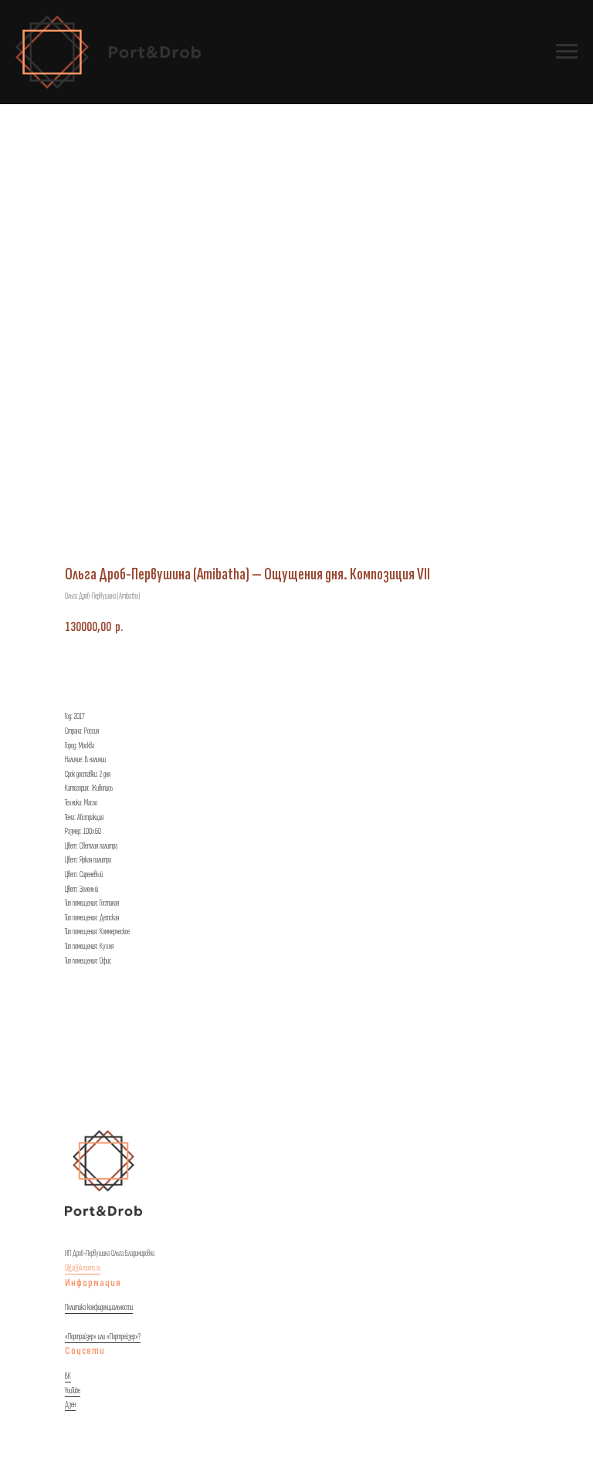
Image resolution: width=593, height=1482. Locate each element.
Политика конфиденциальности (99, 1307)
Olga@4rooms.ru (82, 1268)
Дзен (70, 1404)
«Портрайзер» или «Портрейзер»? (103, 1336)
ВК (68, 1376)
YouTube (72, 1390)
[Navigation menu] (567, 51)
